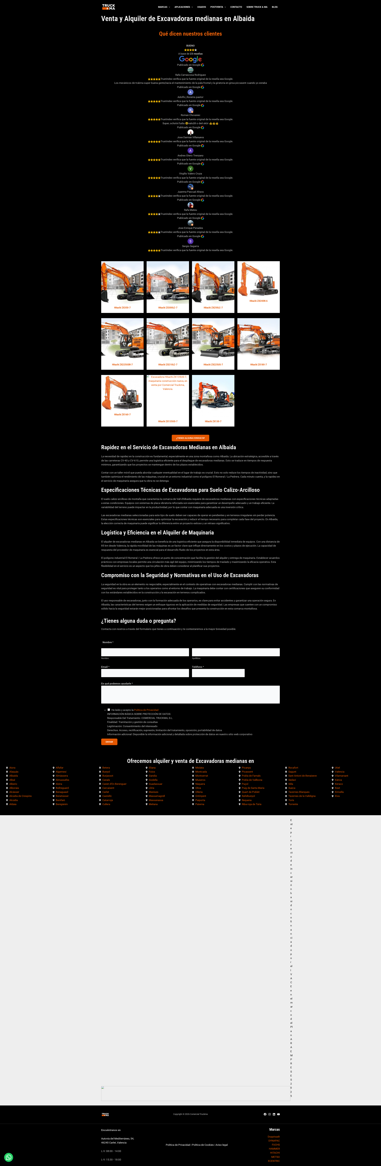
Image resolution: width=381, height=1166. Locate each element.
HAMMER (274, 1148)
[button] (168, 7)
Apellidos (196, 658)
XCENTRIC (274, 1160)
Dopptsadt (274, 1136)
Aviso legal (222, 1144)
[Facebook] (265, 1114)
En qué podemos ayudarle (117, 683)
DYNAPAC (274, 1140)
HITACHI (275, 1152)
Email (105, 666)
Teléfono (198, 666)
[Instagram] (269, 1114)
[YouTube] (278, 1114)
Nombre (105, 658)
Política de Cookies (203, 1144)
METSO (275, 1156)
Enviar (109, 742)
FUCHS (276, 1144)
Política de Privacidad (146, 709)
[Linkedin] (274, 1114)
